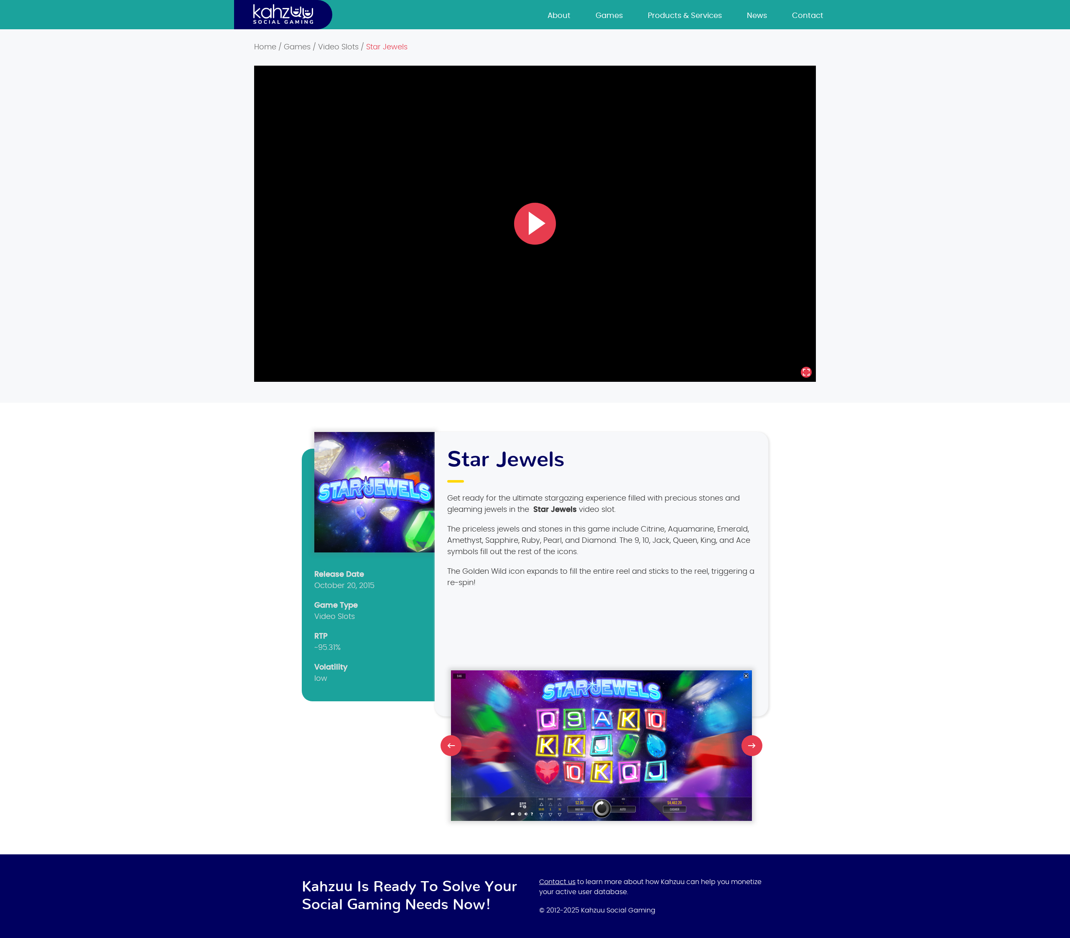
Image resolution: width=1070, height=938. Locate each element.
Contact (807, 16)
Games (609, 16)
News (757, 16)
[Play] (535, 224)
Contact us (557, 882)
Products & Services (685, 16)
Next (751, 745)
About (559, 16)
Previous (451, 745)
